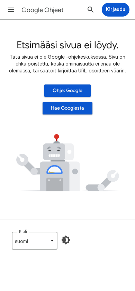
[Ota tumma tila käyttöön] (65, 240)
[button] (11, 9)
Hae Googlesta (67, 108)
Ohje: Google (67, 90)
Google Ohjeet (42, 10)
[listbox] (34, 241)
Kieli (23, 231)
